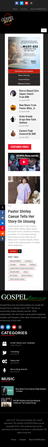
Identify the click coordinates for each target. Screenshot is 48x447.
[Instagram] (31, 3)
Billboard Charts (24, 84)
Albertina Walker (15, 261)
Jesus (26, 272)
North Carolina (26, 275)
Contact (23, 9)
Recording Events (18, 369)
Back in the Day (24, 75)
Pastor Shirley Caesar (17, 279)
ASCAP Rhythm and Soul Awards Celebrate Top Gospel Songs (26, 402)
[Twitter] (21, 3)
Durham (22, 264)
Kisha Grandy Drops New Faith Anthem (27, 119)
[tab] (24, 71)
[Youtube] (26, 3)
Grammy (32, 264)
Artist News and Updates (24, 71)
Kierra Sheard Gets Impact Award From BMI (29, 94)
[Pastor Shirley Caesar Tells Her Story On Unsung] (24, 190)
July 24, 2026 (25, 100)
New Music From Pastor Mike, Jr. (27, 107)
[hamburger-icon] (44, 30)
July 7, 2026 (25, 126)
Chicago (13, 264)
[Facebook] (17, 3)
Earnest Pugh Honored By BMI (27, 132)
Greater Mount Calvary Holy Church (22, 268)
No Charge (13, 275)
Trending (14, 351)
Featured (14, 360)
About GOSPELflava (38, 9)
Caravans (28, 261)
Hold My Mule (14, 272)
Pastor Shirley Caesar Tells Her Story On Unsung (21, 216)
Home (15, 9)
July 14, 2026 (25, 111)
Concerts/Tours (24, 79)
